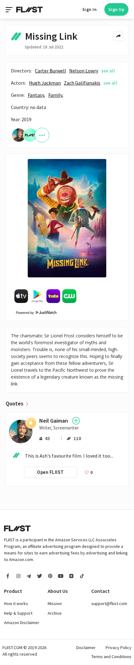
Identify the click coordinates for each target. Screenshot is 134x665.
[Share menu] (118, 36)
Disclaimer (86, 647)
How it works (16, 603)
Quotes (14, 403)
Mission (55, 603)
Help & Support (18, 613)
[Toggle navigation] (10, 9)
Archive (55, 613)
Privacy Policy (119, 647)
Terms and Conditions (111, 656)
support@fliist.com (109, 603)
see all (108, 70)
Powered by (23, 313)
